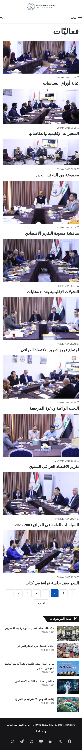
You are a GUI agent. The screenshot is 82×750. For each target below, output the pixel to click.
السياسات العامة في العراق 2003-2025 (47, 525)
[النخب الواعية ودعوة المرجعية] (41, 376)
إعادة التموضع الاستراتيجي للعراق (34, 699)
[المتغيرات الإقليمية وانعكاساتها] (41, 106)
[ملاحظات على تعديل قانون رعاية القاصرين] (68, 633)
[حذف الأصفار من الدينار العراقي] (68, 650)
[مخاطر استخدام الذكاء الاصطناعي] (68, 686)
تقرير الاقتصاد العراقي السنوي (54, 466)
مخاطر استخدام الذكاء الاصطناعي (34, 681)
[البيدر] (41, 7)
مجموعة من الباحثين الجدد (57, 175)
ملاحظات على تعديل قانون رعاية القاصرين (29, 628)
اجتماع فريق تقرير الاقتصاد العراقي (50, 350)
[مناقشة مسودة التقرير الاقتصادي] (41, 202)
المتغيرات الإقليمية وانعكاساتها (53, 133)
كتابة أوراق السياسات (61, 83)
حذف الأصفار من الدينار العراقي (35, 645)
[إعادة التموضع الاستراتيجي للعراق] (68, 704)
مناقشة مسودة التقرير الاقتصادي (52, 233)
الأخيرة (41, 603)
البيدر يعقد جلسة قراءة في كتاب (52, 583)
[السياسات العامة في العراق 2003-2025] (41, 493)
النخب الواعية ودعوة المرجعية (54, 408)
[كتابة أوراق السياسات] (41, 57)
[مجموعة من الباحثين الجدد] (41, 152)
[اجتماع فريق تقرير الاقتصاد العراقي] (41, 318)
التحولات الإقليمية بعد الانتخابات (53, 291)
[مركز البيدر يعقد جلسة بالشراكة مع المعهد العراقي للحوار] (68, 668)
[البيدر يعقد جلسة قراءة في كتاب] (41, 551)
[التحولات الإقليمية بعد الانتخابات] (41, 260)
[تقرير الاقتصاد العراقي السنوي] (41, 435)
